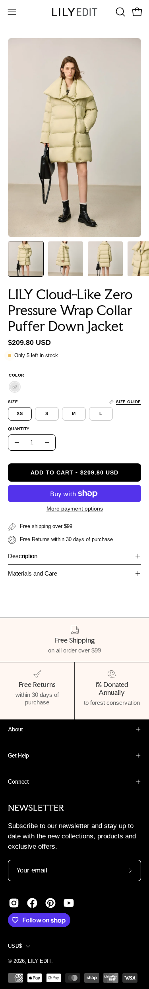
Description (22, 556)
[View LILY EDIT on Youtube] (69, 903)
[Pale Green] (15, 387)
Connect (18, 782)
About (15, 729)
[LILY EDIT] (75, 12)
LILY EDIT (39, 961)
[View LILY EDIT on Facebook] (32, 903)
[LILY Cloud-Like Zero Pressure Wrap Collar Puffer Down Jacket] (26, 259)
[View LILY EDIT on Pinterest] (50, 903)
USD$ (15, 946)
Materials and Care (32, 573)
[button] (119, 11)
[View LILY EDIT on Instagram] (14, 903)
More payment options (74, 508)
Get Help (18, 755)
